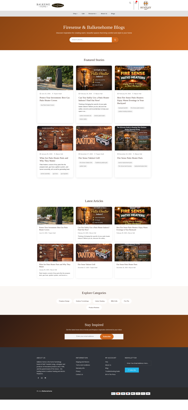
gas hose (55, 173)
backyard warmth (123, 108)
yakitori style (83, 166)
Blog (106, 368)
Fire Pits (126, 301)
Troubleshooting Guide (112, 371)
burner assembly (45, 173)
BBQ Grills (114, 301)
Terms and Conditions (83, 365)
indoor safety (83, 119)
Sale (83, 13)
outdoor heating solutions (125, 111)
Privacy (78, 371)
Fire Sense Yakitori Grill (89, 158)
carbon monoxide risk (85, 115)
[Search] (115, 39)
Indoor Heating (99, 301)
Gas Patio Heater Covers (47, 105)
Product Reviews (94, 307)
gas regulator (64, 173)
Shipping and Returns (82, 362)
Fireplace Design (64, 301)
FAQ (106, 362)
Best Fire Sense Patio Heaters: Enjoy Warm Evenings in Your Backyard (130, 100)
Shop (75, 13)
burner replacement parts (125, 162)
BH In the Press (110, 374)
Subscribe (107, 336)
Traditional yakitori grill (101, 162)
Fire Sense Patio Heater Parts (130, 158)
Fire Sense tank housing (124, 166)
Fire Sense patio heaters (137, 108)
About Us (104, 13)
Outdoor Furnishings (82, 301)
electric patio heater (99, 115)
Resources (92, 13)
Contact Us (79, 374)
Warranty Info (80, 368)
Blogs (113, 13)
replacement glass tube (141, 166)
